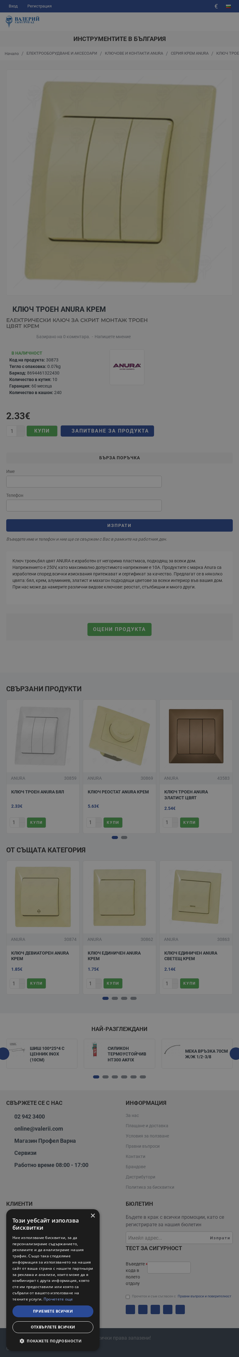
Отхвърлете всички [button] (53, 1327)
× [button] (92, 1216)
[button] (52, 1341)
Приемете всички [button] (53, 1311)
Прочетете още (58, 1299)
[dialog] (53, 1280)
